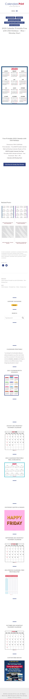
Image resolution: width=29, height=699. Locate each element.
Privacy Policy (17, 697)
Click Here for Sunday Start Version (14, 164)
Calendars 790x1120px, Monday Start (14, 22)
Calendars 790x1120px (14, 20)
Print (2, 256)
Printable (6, 256)
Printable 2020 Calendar (16, 256)
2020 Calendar (14, 254)
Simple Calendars (14, 25)
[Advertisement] (14, 51)
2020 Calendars (10, 17)
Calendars (19, 17)
